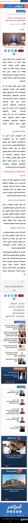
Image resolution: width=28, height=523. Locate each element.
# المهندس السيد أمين (18, 313)
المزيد (6, 466)
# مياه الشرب (13, 304)
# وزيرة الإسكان (20, 316)
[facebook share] (16, 51)
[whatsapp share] (9, 51)
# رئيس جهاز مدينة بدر (18, 310)
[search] (2, 6)
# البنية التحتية (20, 307)
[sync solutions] (24, 519)
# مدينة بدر (21, 304)
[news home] (14, 506)
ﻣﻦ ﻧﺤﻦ (12, 515)
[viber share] (5, 51)
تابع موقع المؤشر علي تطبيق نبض (14, 288)
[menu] (26, 6)
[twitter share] (12, 51)
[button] (24, 447)
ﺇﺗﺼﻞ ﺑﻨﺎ (6, 515)
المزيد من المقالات (9, 382)
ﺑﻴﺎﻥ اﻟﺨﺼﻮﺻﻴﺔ (20, 515)
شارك (20, 51)
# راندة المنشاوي (10, 316)
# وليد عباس (12, 307)
